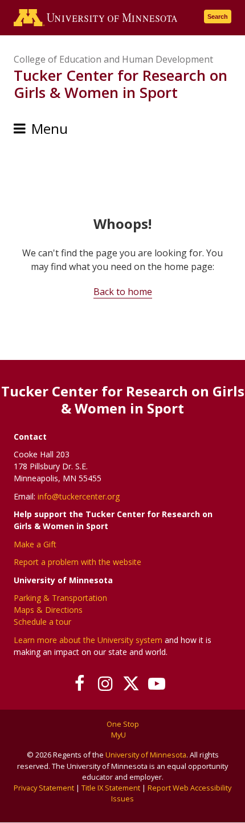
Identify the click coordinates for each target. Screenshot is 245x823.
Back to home (122, 291)
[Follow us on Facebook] (79, 683)
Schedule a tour (42, 621)
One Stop (123, 724)
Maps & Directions (48, 609)
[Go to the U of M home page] (96, 17)
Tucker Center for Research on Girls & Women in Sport (120, 84)
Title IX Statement (110, 788)
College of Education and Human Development (113, 59)
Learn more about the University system (88, 639)
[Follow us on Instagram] (105, 683)
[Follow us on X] (131, 683)
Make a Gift (35, 544)
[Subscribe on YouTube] (156, 683)
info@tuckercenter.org (79, 496)
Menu (49, 128)
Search (217, 16)
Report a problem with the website (77, 561)
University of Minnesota (145, 755)
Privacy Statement (44, 788)
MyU (119, 735)
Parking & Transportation (60, 597)
